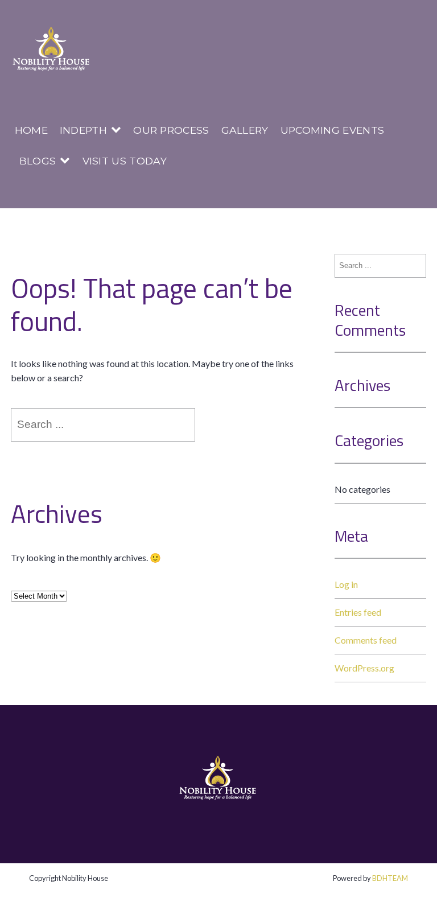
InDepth (83, 130)
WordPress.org (364, 667)
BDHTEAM (390, 878)
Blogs (37, 161)
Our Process (171, 130)
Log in (346, 584)
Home (31, 130)
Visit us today (125, 161)
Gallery (245, 130)
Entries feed (358, 612)
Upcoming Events (333, 130)
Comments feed (366, 640)
